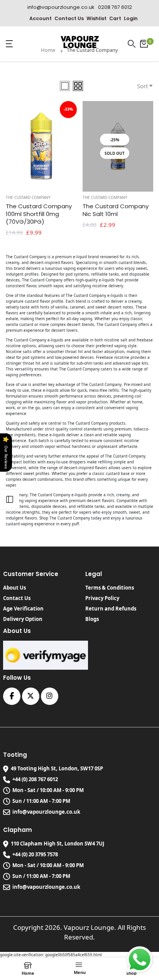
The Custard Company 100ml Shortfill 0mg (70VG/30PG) (39, 214)
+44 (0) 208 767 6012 (35, 779)
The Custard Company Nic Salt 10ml (116, 210)
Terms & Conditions (109, 587)
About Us (14, 587)
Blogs (92, 619)
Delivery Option (22, 619)
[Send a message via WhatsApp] (139, 959)
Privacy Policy (102, 598)
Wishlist (96, 18)
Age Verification (23, 608)
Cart (115, 18)
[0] (144, 44)
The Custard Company (28, 197)
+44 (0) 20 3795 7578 (35, 854)
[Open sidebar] (9, 499)
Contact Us (69, 18)
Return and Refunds (110, 608)
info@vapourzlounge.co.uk (46, 811)
